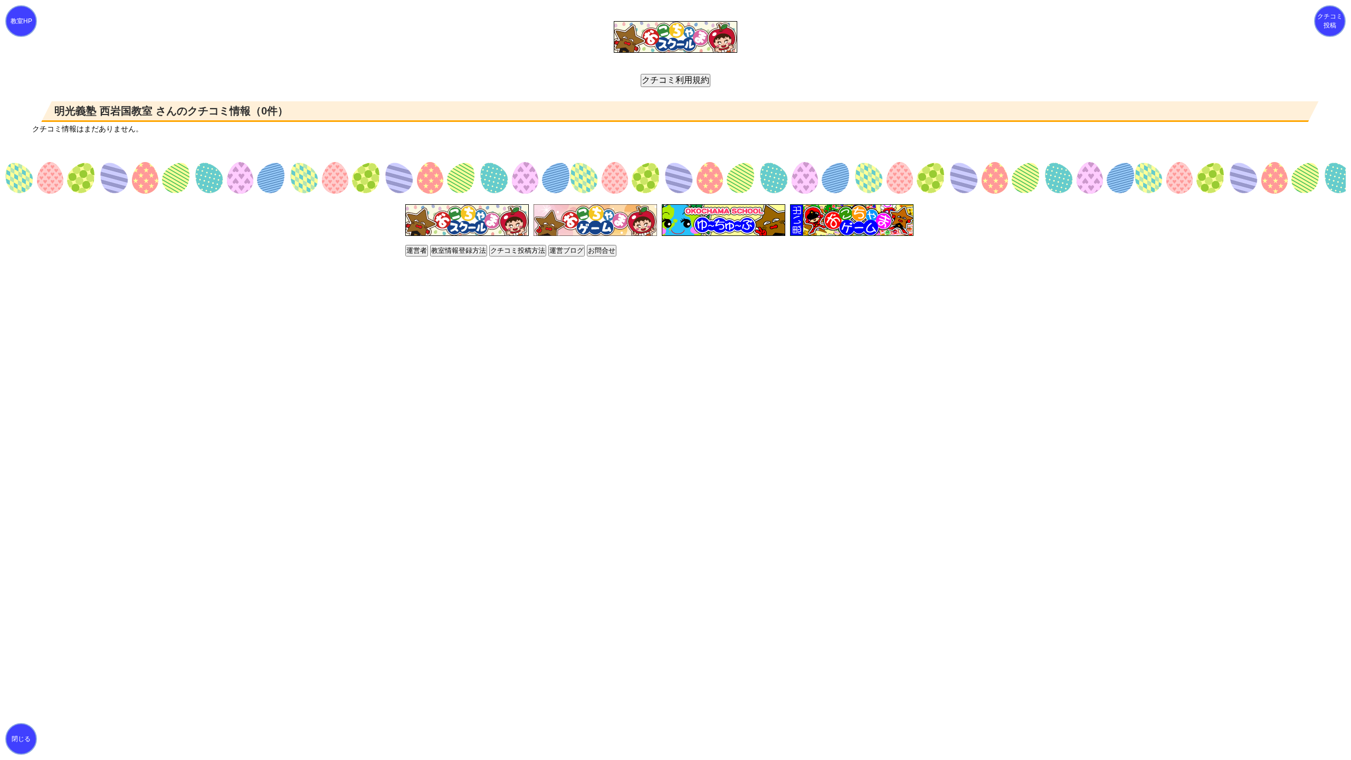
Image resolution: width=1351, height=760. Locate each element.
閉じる (21, 739)
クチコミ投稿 (1330, 21)
